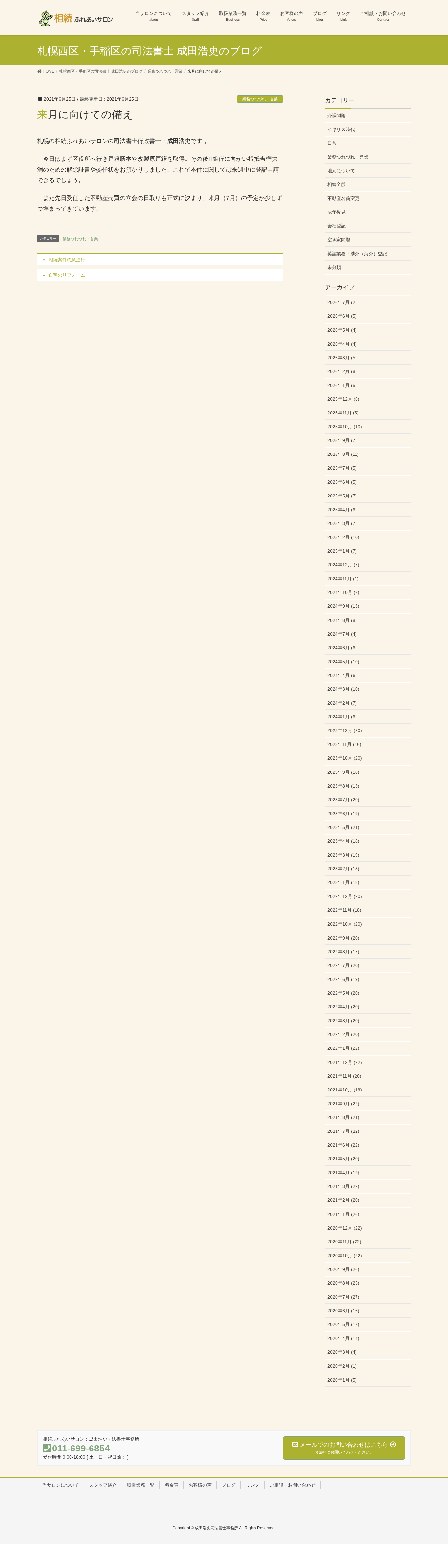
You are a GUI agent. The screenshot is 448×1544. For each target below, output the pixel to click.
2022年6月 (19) (343, 979)
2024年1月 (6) (342, 716)
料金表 (171, 1485)
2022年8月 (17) (343, 951)
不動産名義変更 (343, 198)
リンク (252, 1485)
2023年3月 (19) (343, 854)
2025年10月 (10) (344, 426)
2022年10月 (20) (344, 924)
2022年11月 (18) (344, 910)
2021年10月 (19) (344, 1089)
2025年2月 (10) (343, 537)
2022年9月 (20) (343, 938)
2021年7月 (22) (343, 1131)
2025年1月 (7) (342, 551)
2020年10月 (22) (344, 1255)
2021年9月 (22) (343, 1103)
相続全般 (336, 184)
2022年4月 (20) (343, 1006)
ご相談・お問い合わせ (293, 1485)
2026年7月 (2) (342, 302)
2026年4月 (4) (342, 344)
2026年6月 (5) (342, 316)
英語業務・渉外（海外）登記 (357, 253)
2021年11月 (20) (344, 1076)
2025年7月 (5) (342, 468)
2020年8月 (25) (343, 1283)
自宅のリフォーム (67, 275)
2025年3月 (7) (342, 523)
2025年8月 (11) (343, 454)
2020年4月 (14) (343, 1338)
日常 (331, 143)
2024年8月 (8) (342, 620)
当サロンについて (60, 1485)
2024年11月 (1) (343, 578)
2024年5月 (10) (343, 661)
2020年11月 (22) (344, 1241)
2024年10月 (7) (343, 592)
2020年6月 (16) (343, 1310)
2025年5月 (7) (342, 495)
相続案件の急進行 (67, 259)
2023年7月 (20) (343, 799)
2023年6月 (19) (343, 813)
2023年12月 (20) (344, 730)
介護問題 (336, 115)
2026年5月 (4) (342, 330)
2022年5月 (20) (343, 993)
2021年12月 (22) (344, 1062)
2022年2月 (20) (343, 1034)
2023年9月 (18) (343, 772)
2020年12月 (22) (344, 1228)
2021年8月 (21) (343, 1117)
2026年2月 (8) (342, 371)
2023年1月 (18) (343, 882)
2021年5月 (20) (343, 1158)
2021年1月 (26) (343, 1214)
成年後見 (336, 212)
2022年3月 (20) (343, 1020)
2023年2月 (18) (343, 868)
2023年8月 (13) (343, 786)
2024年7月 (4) (342, 634)
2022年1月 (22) (343, 1048)
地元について (341, 170)
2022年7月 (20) (343, 965)
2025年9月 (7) (342, 440)
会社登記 (336, 225)
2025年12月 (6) (343, 399)
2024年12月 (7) (343, 564)
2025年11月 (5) (343, 412)
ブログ (228, 1485)
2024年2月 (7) (342, 703)
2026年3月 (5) (342, 357)
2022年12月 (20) (344, 896)
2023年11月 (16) (344, 744)
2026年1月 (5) (342, 385)
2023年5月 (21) (343, 827)
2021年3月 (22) (343, 1186)
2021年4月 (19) (343, 1172)
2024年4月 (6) (342, 675)
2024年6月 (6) (342, 647)
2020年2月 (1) (342, 1366)
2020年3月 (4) (342, 1352)
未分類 (334, 267)
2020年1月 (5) (342, 1380)
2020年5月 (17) (343, 1324)
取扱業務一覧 (140, 1485)
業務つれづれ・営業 (260, 99)
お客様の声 (200, 1485)
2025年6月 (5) (342, 482)
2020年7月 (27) (343, 1297)
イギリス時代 (341, 129)
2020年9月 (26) (343, 1269)
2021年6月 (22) (343, 1145)
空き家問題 (338, 239)
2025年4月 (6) (342, 509)
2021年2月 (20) (343, 1200)
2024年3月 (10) (343, 689)
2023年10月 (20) (344, 758)
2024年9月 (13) (343, 606)
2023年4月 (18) (343, 841)
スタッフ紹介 (103, 1485)
